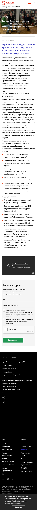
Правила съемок (7, 393)
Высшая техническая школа (7, 455)
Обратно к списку (8, 40)
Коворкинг (25, 439)
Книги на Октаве (8, 465)
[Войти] (34, 3)
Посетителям (26, 446)
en (2, 479)
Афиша (4, 439)
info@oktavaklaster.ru (9, 368)
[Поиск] (8, 479)
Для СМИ (24, 468)
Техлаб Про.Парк (8, 461)
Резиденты (6, 446)
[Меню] (29, 2)
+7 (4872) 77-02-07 (8, 365)
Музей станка (7, 450)
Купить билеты (26, 471)
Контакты (24, 459)
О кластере (25, 443)
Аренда (4, 443)
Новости (24, 450)
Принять (18, 507)
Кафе (3, 474)
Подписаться (13, 340)
